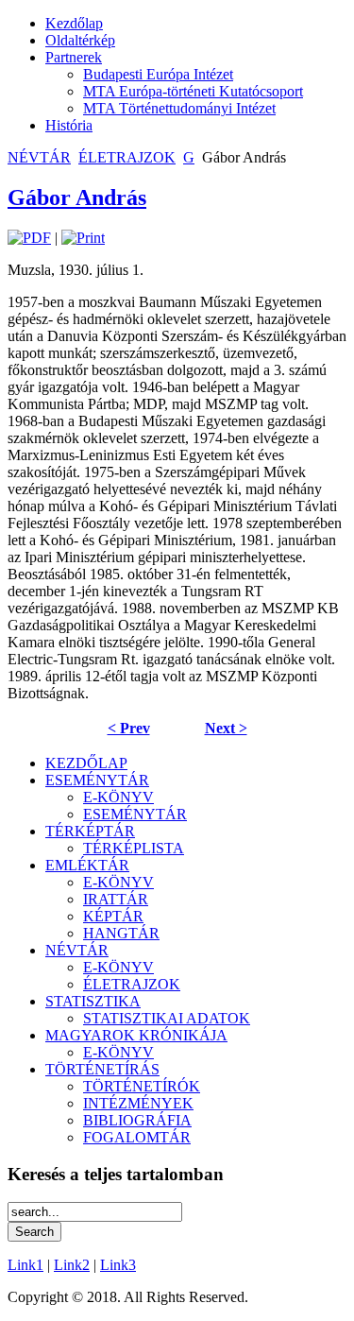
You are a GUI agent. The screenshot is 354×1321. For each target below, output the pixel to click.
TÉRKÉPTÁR (90, 831)
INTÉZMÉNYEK (138, 1103)
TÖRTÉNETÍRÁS (102, 1069)
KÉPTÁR (113, 916)
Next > (226, 728)
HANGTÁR (121, 933)
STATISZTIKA (93, 1001)
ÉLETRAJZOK (127, 157)
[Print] (83, 238)
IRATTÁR (115, 899)
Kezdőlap (74, 23)
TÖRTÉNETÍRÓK (141, 1086)
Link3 (118, 1265)
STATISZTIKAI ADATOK (166, 1018)
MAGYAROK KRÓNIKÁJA (136, 1035)
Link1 (25, 1265)
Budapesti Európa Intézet (158, 74)
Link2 (72, 1265)
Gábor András (77, 197)
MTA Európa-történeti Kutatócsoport (193, 91)
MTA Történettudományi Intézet (179, 108)
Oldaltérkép (80, 40)
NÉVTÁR (39, 157)
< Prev (129, 728)
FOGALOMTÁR (137, 1137)
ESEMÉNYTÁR (97, 780)
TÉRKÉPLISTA (133, 848)
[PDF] (29, 238)
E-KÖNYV (118, 797)
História (69, 125)
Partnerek (73, 57)
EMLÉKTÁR (87, 865)
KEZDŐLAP (86, 763)
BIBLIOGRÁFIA (137, 1120)
